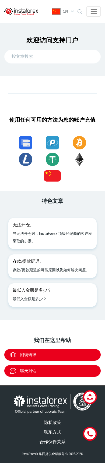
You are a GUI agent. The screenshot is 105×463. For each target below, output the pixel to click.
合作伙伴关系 (52, 441)
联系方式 (52, 432)
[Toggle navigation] (93, 11)
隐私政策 (52, 422)
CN (65, 11)
